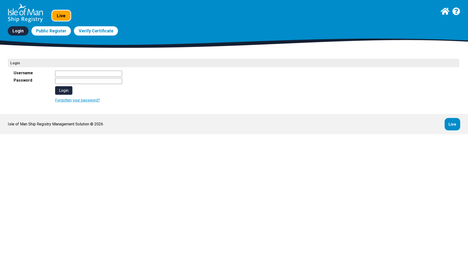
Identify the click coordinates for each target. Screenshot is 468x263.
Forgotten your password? (77, 100)
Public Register (51, 30)
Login (18, 30)
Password (23, 80)
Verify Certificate (96, 30)
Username (23, 73)
